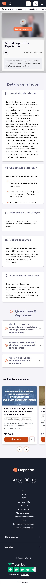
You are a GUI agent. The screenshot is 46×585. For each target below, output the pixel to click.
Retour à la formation (6, 52)
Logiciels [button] (9, 547)
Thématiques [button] (11, 537)
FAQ (24, 494)
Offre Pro (24, 505)
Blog (24, 520)
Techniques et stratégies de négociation (36, 9)
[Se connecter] (35, 3)
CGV (24, 498)
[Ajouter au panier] (32, 439)
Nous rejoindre (24, 509)
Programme (24, 582)
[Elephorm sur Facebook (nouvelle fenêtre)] (14, 480)
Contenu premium (23, 29)
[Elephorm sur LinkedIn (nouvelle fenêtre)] (33, 480)
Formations (19, 9)
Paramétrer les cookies (24, 517)
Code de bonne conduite (23, 524)
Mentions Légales (23, 513)
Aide (24, 491)
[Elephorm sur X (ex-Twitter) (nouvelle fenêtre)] (20, 480)
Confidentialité (24, 502)
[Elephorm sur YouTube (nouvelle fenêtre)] (27, 480)
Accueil (7, 9)
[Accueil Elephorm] (23, 470)
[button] (19, 449)
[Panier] (28, 3)
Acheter (17, 439)
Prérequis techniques (24, 528)
